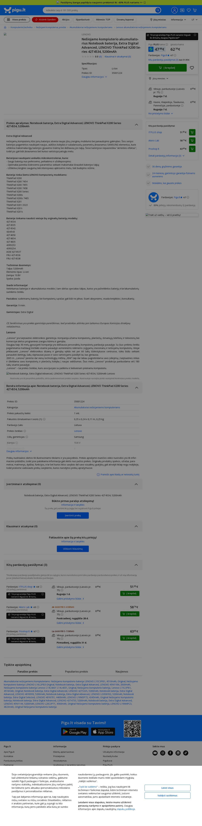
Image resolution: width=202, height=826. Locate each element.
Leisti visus (167, 787)
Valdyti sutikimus (167, 795)
